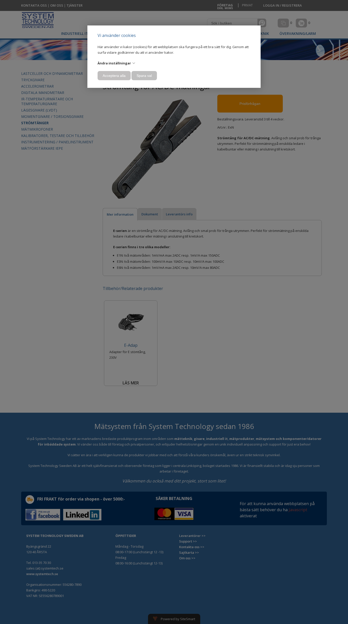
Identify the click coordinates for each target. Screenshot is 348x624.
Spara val (144, 76)
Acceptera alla (114, 76)
